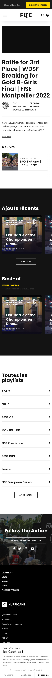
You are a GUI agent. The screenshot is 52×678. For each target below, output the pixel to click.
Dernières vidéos (10, 285)
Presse (5, 628)
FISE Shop (6, 642)
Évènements (8, 572)
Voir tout (26, 261)
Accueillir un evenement (12, 624)
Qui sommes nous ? (10, 614)
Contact (5, 633)
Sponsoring (7, 619)
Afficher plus (25, 495)
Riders (5, 581)
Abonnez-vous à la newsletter (26, 540)
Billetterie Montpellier (12, 5)
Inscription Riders (38, 5)
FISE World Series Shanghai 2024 (18, 288)
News (4, 577)
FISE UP (5, 638)
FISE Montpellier (10, 590)
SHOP (4, 585)
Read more (6, 136)
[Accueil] (26, 16)
